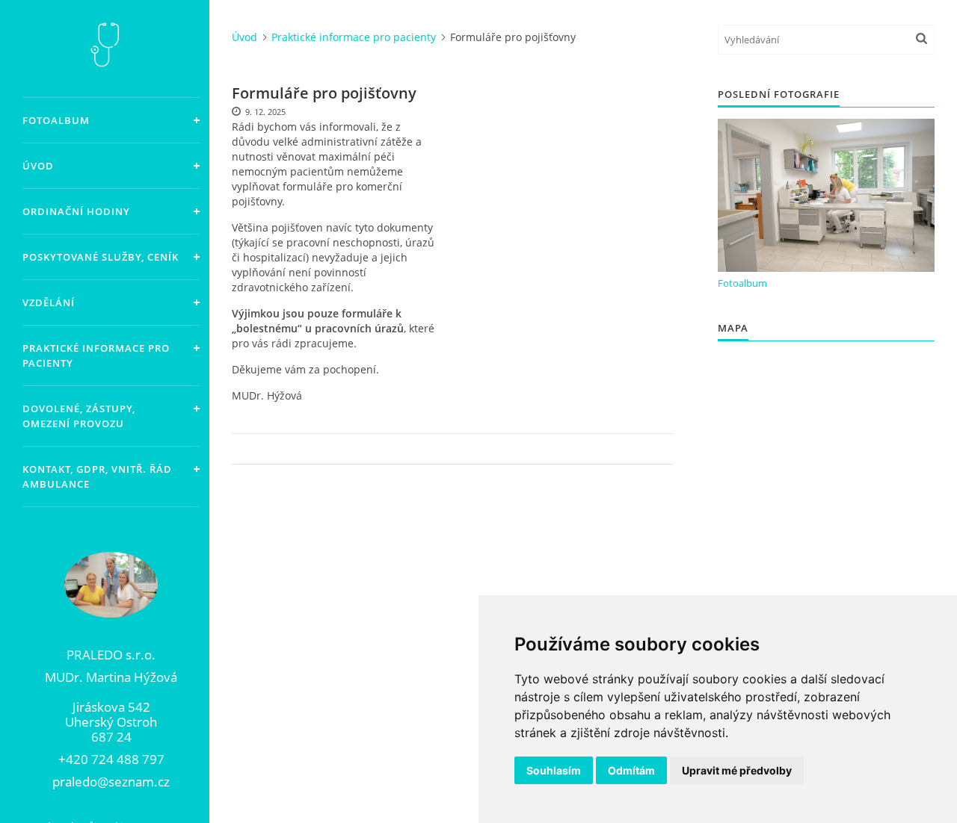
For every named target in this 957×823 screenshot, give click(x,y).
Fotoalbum (56, 120)
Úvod (38, 166)
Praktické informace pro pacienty (96, 355)
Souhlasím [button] (553, 770)
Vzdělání (48, 302)
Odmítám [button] (631, 770)
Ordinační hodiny (76, 211)
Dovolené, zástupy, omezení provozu (78, 416)
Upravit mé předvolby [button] (737, 770)
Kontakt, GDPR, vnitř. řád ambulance (97, 476)
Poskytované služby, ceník (100, 257)
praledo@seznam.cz (111, 781)
